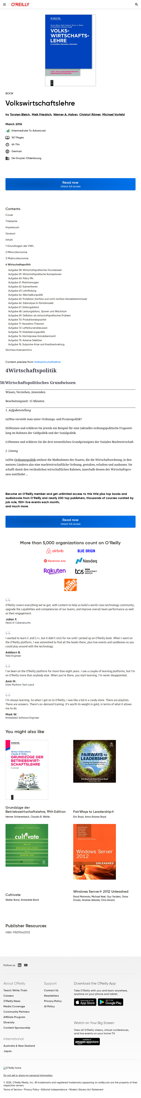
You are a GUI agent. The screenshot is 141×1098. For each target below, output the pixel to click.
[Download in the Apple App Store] (85, 1005)
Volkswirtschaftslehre (47, 362)
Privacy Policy (53, 1001)
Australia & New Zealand (19, 1046)
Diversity (8, 1022)
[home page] (20, 4)
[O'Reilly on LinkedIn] (19, 965)
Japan (7, 1051)
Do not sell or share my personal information (27, 1075)
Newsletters (51, 995)
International (13, 1039)
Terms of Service (12, 1089)
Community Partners (16, 1011)
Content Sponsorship (16, 1027)
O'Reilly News (11, 1001)
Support (50, 983)
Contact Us (51, 990)
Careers (8, 995)
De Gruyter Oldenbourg (26, 158)
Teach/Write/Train (15, 990)
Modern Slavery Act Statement (86, 1089)
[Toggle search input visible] (136, 4)
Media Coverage (14, 1006)
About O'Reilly (14, 983)
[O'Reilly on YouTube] (26, 965)
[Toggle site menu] (4, 4)
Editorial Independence (54, 1089)
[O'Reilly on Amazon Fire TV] (87, 1044)
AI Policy (49, 1006)
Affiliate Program (14, 1017)
